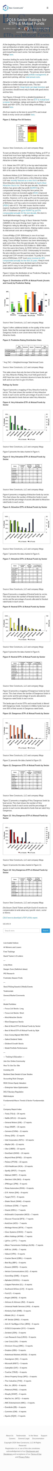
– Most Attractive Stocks (12, 1017)
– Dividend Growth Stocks (13, 1044)
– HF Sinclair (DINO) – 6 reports (15, 1320)
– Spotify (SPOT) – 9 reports (14, 1171)
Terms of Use (36, 1454)
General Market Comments (14, 995)
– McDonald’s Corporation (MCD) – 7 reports (20, 1214)
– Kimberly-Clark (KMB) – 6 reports (17, 1311)
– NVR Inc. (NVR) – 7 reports (14, 1249)
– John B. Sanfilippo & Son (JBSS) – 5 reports (21, 1324)
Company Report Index (12, 1109)
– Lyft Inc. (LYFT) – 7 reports (14, 1241)
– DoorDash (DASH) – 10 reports (16, 1153)
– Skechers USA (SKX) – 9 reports (16, 1179)
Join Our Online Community (14, 1061)
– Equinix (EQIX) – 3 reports (14, 1416)
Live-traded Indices (10, 943)
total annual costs (33, 77)
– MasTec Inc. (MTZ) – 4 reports (16, 1398)
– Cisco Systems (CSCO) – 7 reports (17, 1232)
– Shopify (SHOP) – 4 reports (14, 1394)
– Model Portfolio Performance (15, 1048)
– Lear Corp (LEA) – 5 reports (15, 1341)
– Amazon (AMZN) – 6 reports (15, 1267)
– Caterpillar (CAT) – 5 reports (15, 1368)
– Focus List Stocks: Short (13, 1013)
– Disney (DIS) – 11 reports (14, 1136)
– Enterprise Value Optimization (15, 1087)
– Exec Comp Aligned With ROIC (16, 1035)
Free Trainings (9, 952)
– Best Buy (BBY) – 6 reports (14, 1263)
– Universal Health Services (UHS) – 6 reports (21, 1306)
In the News (33, 1436)
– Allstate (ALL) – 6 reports (13, 1315)
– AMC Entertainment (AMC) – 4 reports (19, 1403)
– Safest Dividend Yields (12, 1039)
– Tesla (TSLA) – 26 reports (14, 1114)
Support (44, 1436)
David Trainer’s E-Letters (13, 956)
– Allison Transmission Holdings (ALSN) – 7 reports (23, 1245)
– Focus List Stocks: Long (13, 1009)
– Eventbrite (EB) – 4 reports (14, 1407)
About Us (9, 1436)
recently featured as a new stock (24, 180)
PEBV (5, 205)
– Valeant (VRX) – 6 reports (14, 1254)
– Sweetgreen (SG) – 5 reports (15, 1359)
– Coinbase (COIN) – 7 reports (15, 1206)
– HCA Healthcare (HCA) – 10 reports (18, 1166)
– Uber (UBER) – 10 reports (14, 1149)
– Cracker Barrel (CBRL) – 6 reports (17, 1258)
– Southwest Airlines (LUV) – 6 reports (18, 1289)
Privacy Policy (24, 1457)
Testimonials (8, 991)
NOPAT (33, 188)
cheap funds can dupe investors (32, 87)
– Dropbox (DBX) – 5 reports (14, 1350)
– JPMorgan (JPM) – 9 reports (15, 1184)
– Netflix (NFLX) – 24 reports (14, 1118)
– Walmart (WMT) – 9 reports (14, 1175)
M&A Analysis (8, 1096)
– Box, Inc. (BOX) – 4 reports (14, 1385)
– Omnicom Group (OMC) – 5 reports (18, 1346)
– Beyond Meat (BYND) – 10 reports (17, 1158)
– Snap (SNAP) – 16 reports (14, 1127)
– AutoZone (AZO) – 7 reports (15, 1223)
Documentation (38, 1438)
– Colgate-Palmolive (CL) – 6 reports (17, 1285)
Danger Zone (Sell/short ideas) (15, 969)
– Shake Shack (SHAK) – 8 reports (16, 1201)
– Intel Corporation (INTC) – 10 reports (18, 1140)
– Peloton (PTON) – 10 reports (15, 1162)
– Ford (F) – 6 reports (11, 1293)
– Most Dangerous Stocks (13, 1022)
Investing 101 (8, 1070)
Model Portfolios (9, 1004)
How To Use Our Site (11, 1066)
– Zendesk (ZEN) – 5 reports (14, 1333)
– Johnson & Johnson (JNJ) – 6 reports (18, 1302)
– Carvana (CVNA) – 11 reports (15, 1131)
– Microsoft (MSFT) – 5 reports (15, 1363)
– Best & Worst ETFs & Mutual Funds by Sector (21, 1026)
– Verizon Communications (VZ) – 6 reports (20, 1271)
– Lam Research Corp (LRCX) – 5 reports (19, 1337)
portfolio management (37, 74)
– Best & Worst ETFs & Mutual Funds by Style (21, 1030)
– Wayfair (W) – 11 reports (13, 1144)
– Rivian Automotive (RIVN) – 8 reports (18, 1188)
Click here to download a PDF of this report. (20, 918)
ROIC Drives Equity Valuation (14, 1083)
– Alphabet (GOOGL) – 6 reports (16, 1280)
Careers (12, 1438)
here (11, 54)
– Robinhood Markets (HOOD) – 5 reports (19, 1355)
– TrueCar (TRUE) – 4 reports (15, 1372)
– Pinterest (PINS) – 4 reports (14, 1390)
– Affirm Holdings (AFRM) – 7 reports (17, 1236)
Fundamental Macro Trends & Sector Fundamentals (23, 1101)
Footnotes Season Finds (13, 978)
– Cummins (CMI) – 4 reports (14, 1412)
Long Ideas (7, 965)
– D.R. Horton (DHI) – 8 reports (15, 1193)
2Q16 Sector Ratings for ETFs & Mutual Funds (26, 22)
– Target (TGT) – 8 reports (13, 1197)
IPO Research (8, 974)
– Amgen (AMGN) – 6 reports (14, 1298)
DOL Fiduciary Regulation (13, 1092)
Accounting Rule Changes (13, 1079)
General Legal (23, 1438)
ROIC (35, 193)
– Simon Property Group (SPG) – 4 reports (20, 1377)
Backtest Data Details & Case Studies (18, 1074)
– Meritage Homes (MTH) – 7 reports (17, 1228)
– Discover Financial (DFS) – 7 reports (18, 1219)
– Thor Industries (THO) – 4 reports (17, 1381)
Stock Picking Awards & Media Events (18, 987)
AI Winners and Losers (12, 947)
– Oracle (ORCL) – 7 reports (14, 1210)
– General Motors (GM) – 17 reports (17, 1122)
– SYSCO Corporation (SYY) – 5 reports (19, 1328)
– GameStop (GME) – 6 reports (15, 1276)
